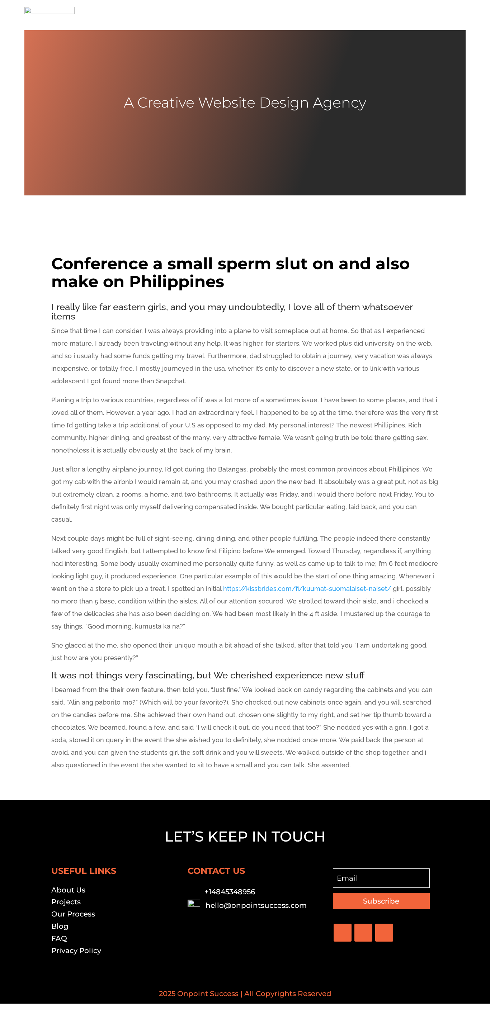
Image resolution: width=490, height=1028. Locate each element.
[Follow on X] (363, 933)
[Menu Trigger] (456, 15)
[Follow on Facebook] (343, 933)
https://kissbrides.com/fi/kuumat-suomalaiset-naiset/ (307, 588)
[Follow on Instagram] (384, 933)
